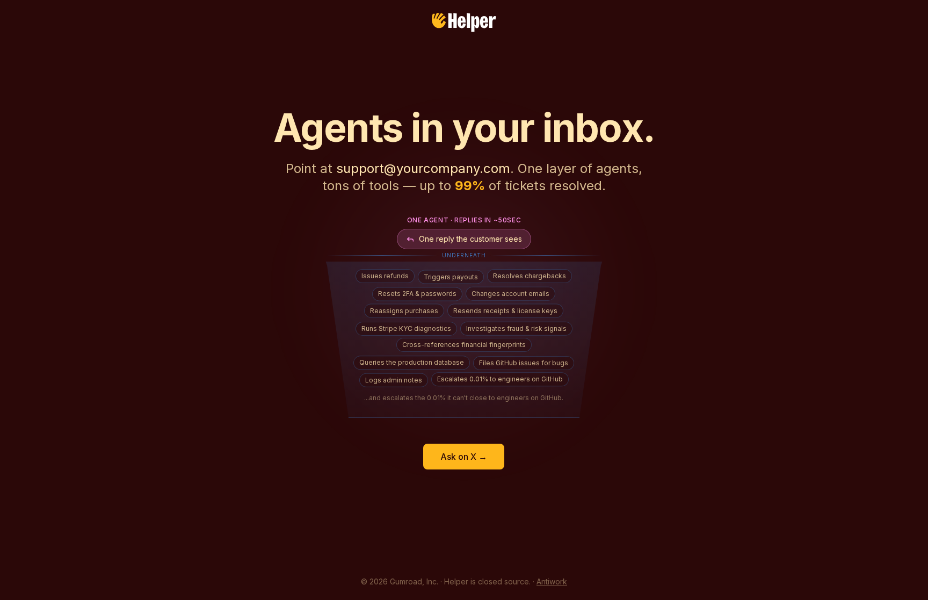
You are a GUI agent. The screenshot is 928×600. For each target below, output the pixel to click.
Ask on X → (463, 456)
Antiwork (551, 581)
